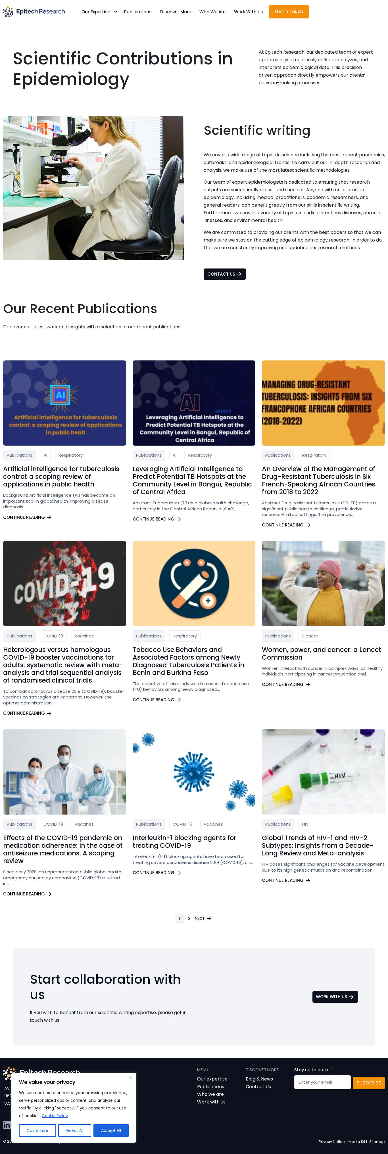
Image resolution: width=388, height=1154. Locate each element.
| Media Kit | (357, 1141)
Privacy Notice (332, 1141)
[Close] (130, 1077)
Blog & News (259, 1079)
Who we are (212, 12)
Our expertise (96, 12)
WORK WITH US (331, 997)
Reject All (75, 1130)
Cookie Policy (55, 1116)
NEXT (200, 918)
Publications (138, 12)
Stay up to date (311, 1070)
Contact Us (258, 1086)
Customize (37, 1130)
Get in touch (289, 11)
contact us (221, 274)
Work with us (248, 12)
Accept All (111, 1130)
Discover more (175, 12)
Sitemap (377, 1141)
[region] (73, 1108)
